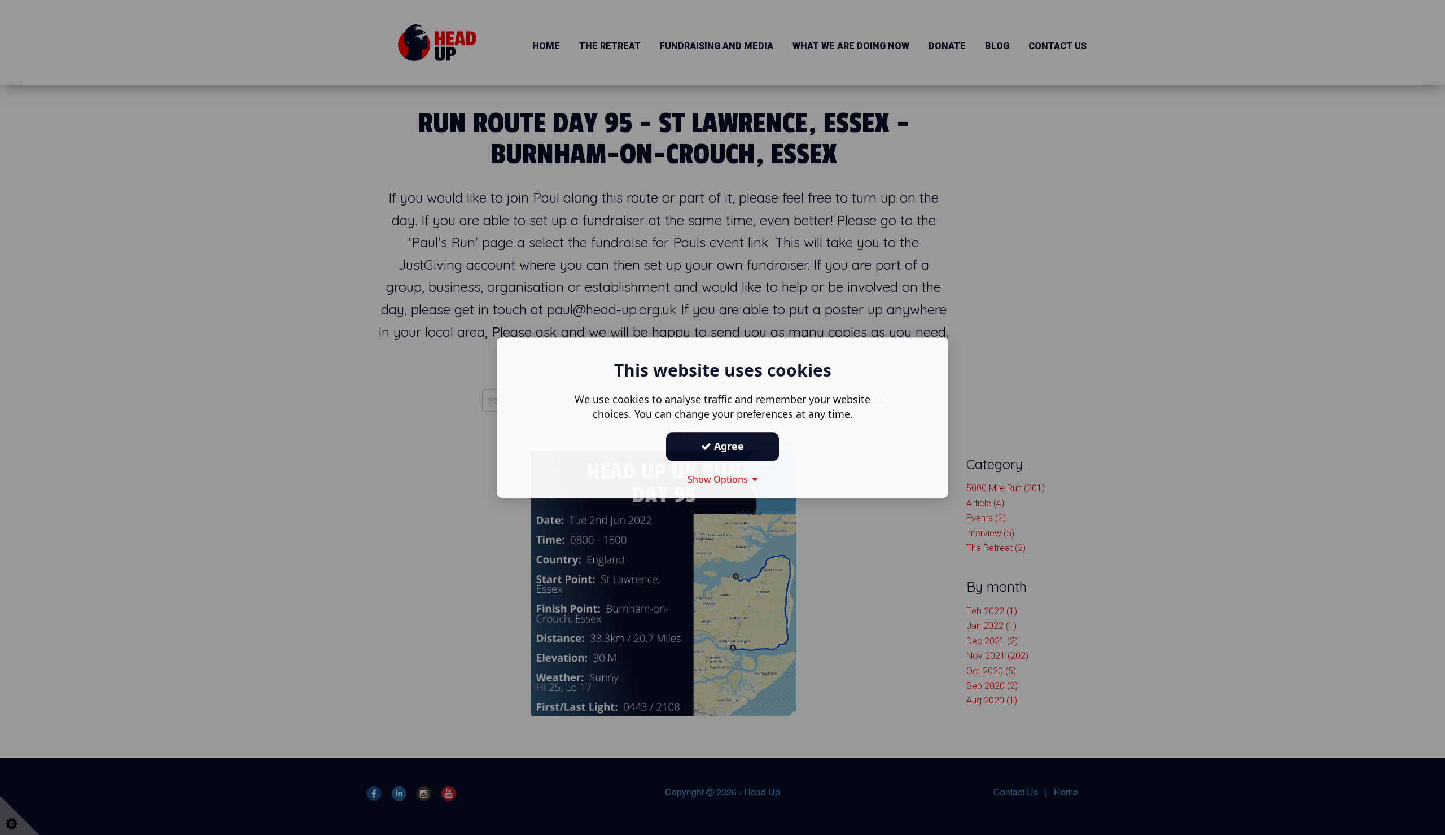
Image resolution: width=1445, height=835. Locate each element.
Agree (727, 446)
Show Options (720, 479)
